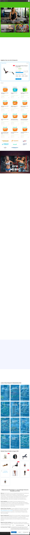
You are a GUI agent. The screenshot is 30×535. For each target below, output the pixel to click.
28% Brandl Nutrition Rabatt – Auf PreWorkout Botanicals (24, 119)
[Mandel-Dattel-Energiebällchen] (24, 393)
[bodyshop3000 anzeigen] (15, 147)
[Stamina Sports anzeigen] (15, 140)
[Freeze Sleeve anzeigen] (5, 144)
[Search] (27, 1)
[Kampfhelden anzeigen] (5, 140)
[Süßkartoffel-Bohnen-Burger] (15, 393)
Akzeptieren (13, 532)
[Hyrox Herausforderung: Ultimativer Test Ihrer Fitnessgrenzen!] (28, 261)
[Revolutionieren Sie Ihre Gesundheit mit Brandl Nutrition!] (15, 261)
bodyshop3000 (2, 96)
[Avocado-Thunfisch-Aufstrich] (5, 441)
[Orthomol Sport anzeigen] (24, 144)
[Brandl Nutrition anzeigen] (15, 144)
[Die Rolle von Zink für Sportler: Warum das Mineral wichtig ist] (11, 261)
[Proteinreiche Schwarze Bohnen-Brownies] (15, 441)
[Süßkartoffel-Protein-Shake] (15, 409)
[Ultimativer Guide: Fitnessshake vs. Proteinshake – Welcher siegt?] (8, 261)
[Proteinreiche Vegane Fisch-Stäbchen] (15, 425)
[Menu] (1, 1)
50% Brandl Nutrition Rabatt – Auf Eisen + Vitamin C (14, 106)
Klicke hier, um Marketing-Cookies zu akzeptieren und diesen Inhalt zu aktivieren (15, 163)
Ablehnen (20, 532)
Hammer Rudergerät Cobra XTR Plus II (21, 65)
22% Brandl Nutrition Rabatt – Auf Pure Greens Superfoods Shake (5, 133)
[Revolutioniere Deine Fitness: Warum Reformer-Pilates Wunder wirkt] (24, 261)
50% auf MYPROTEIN (4, 510)
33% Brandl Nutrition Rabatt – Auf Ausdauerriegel (24, 106)
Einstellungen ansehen (25, 532)
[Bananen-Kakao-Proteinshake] (5, 393)
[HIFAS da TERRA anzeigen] (5, 147)
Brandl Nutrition (2, 109)
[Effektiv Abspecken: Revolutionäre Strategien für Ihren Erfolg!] (5, 261)
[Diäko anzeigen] (24, 140)
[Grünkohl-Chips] (5, 409)
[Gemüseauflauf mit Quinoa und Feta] (5, 425)
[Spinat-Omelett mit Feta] (24, 441)
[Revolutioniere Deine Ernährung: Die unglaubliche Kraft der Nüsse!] (21, 261)
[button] (28, 525)
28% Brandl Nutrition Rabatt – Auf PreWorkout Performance (14, 119)
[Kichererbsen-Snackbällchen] (24, 409)
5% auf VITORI (10, 510)
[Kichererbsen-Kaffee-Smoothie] (24, 425)
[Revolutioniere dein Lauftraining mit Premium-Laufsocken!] (18, 261)
